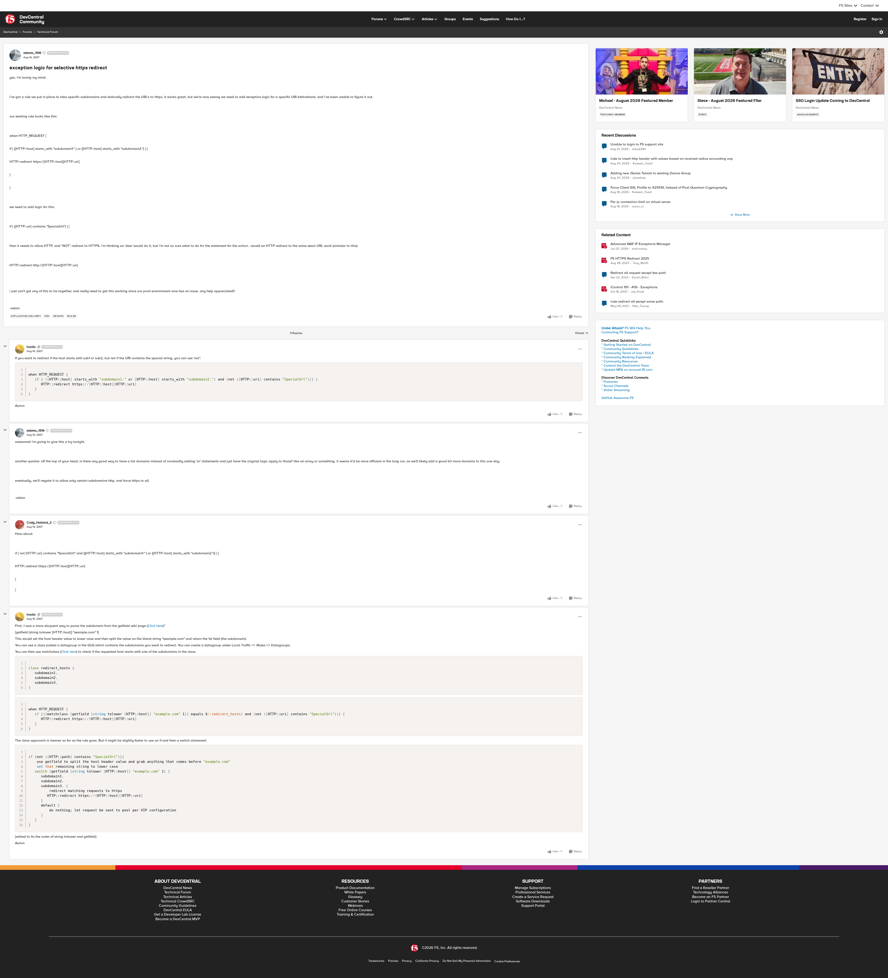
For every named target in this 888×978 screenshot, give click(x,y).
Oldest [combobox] (582, 333)
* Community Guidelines (619, 349)
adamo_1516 (32, 53)
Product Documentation (355, 888)
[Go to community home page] (24, 19)
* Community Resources (619, 361)
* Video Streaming (615, 390)
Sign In (877, 19)
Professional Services (532, 892)
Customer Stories (355, 901)
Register (860, 19)
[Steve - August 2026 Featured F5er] (740, 71)
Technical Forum (47, 32)
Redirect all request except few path (638, 273)
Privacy (407, 961)
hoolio (31, 347)
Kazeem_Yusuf (642, 163)
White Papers (355, 892)
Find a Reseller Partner (710, 888)
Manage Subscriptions (533, 888)
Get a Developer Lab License (177, 914)
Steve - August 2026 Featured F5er (729, 101)
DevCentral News (610, 108)
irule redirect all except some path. (637, 302)
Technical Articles (177, 897)
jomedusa (639, 178)
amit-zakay (639, 249)
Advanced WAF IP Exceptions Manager (640, 244)
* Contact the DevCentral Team (625, 365)
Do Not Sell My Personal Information (467, 961)
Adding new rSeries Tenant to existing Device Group (650, 173)
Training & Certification (355, 914)
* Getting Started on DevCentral (626, 345)
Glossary (355, 897)
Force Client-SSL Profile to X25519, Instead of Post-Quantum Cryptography (668, 188)
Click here (155, 626)
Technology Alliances (710, 892)
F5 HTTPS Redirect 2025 (629, 259)
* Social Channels (615, 386)
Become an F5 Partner (710, 897)
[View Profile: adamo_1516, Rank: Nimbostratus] (15, 55)
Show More (742, 215)
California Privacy (427, 961)
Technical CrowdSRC (178, 901)
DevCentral (10, 32)
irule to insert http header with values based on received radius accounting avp (671, 159)
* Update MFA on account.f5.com (626, 370)
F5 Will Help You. (626, 328)
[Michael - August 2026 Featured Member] (642, 71)
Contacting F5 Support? (619, 332)
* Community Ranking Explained (626, 357)
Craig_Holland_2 (39, 522)
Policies (393, 961)
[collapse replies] (5, 346)
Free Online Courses (355, 910)
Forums (27, 32)
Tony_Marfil (640, 263)
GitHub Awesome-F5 (617, 398)
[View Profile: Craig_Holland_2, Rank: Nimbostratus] (19, 524)
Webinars (355, 906)
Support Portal (533, 906)
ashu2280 (639, 149)
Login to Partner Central (710, 901)
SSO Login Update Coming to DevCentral (833, 101)
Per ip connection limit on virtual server (640, 202)
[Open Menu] (881, 32)
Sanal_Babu (640, 277)
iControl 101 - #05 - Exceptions (633, 287)
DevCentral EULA (177, 910)
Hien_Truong (640, 306)
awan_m (638, 206)
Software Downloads (533, 901)
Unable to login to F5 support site (636, 144)
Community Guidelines (177, 906)
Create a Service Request (533, 897)
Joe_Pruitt (637, 292)
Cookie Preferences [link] (507, 961)
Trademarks (376, 961)
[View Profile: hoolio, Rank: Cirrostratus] (19, 349)
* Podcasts (609, 382)
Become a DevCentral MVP (177, 919)
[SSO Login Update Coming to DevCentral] (838, 71)
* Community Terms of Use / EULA (627, 353)
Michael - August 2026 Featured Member (636, 101)
